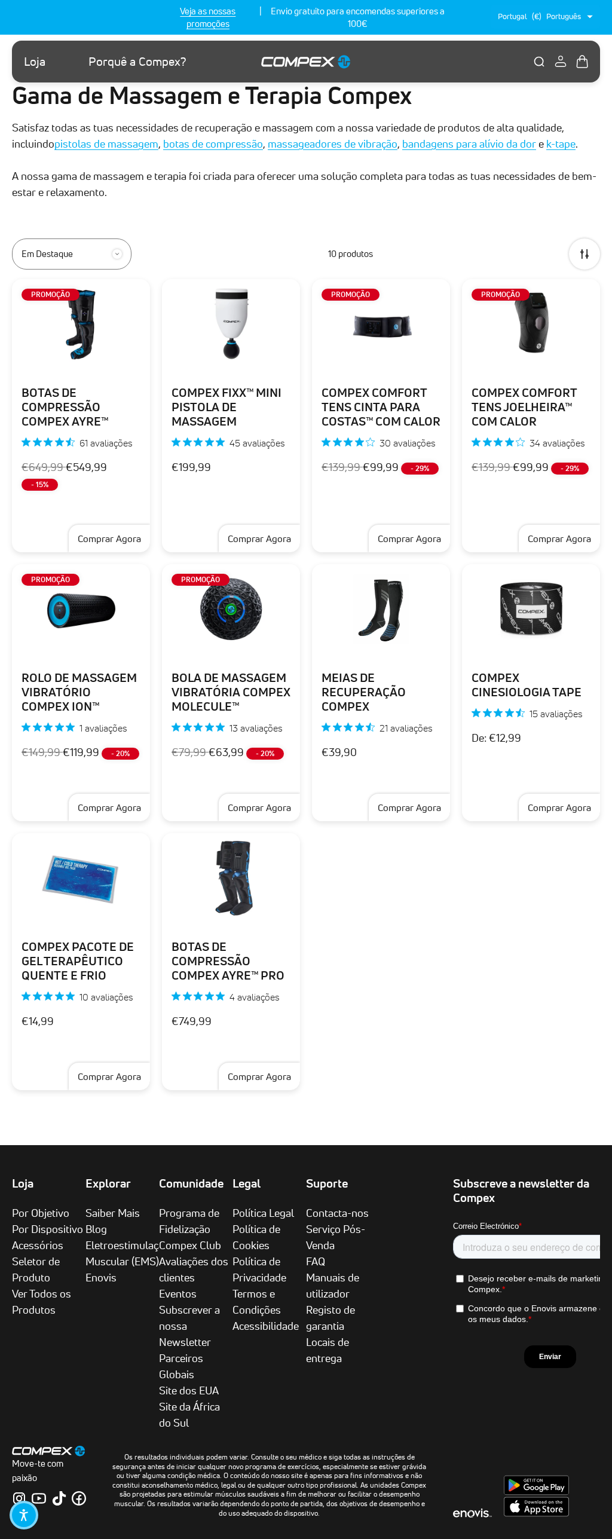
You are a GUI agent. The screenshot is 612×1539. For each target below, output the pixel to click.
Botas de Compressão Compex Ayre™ (65, 407)
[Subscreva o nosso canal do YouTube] (39, 1498)
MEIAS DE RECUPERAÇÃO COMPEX (364, 692)
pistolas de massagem (106, 143)
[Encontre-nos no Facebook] (79, 1498)
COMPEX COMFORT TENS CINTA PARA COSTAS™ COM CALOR (381, 407)
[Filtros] (584, 254)
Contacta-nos (337, 1212)
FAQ (315, 1261)
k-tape (561, 143)
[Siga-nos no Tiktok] (59, 1498)
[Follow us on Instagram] (19, 1498)
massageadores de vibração (332, 143)
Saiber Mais (112, 1212)
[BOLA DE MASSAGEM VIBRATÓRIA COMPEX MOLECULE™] (231, 609)
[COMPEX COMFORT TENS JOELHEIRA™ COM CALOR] (531, 324)
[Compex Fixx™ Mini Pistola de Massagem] (231, 324)
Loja (34, 61)
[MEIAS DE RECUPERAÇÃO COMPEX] (381, 609)
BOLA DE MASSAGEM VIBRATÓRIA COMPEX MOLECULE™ (231, 692)
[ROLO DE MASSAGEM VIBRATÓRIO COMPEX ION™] (81, 609)
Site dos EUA (189, 1390)
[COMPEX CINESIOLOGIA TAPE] (531, 609)
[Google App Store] (536, 1491)
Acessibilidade (265, 1325)
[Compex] (306, 61)
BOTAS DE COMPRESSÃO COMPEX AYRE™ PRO (228, 961)
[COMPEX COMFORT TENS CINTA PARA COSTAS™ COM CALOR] (381, 324)
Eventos (178, 1293)
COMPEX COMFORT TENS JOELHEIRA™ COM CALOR (524, 407)
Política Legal (263, 1212)
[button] (24, 1515)
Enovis (101, 1277)
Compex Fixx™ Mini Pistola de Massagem (226, 407)
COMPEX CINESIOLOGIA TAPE (527, 685)
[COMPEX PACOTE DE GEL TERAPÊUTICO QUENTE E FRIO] (81, 878)
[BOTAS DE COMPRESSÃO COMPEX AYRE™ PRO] (231, 878)
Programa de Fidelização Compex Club (190, 1229)
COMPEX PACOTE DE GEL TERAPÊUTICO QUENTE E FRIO (78, 961)
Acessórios (37, 1245)
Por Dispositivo (47, 1228)
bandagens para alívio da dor (469, 143)
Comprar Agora (109, 538)
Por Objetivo (40, 1212)
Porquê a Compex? (137, 61)
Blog (96, 1228)
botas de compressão (213, 143)
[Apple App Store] (536, 1513)
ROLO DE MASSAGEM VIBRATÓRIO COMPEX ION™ (79, 692)
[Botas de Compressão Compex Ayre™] (81, 324)
